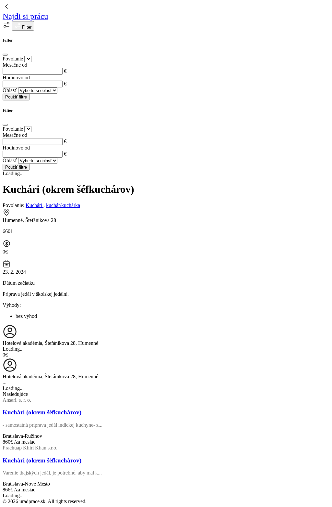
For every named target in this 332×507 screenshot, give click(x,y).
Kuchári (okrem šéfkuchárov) (42, 412)
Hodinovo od (16, 77)
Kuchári (34, 205)
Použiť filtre (16, 97)
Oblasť (10, 90)
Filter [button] (26, 27)
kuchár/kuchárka (63, 205)
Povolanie (13, 58)
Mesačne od (15, 65)
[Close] (5, 55)
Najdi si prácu (25, 16)
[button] (7, 27)
